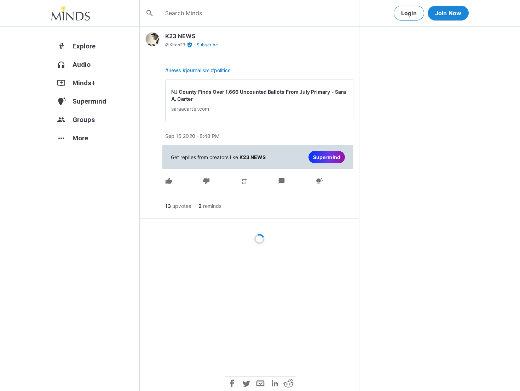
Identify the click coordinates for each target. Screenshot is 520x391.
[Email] (260, 382)
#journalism (196, 70)
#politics (221, 70)
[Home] (70, 13)
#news (173, 70)
